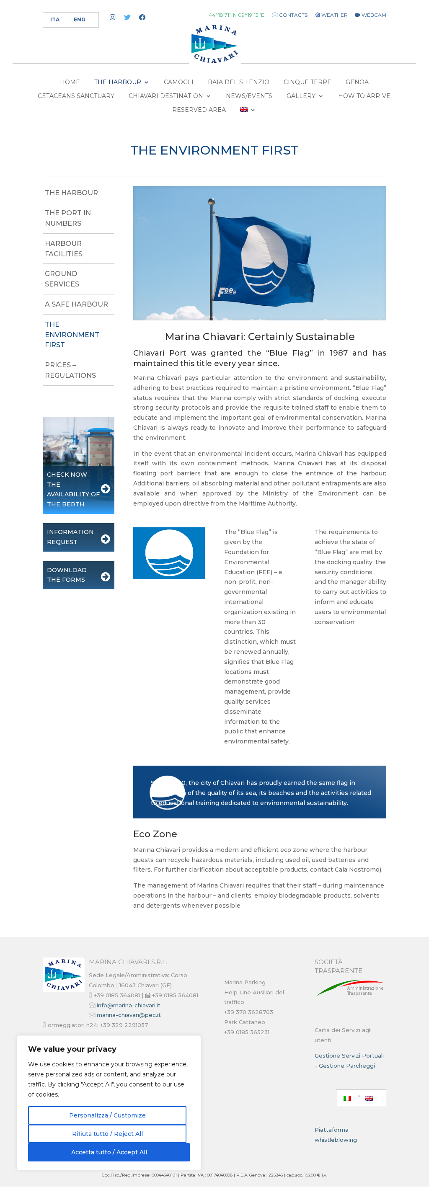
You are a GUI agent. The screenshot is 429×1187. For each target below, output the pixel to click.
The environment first (72, 334)
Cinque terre (307, 82)
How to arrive (364, 96)
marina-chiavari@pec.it (129, 1015)
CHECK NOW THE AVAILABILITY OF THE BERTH (73, 489)
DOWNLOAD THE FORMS (67, 575)
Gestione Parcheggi (347, 1065)
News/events (249, 96)
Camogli (179, 82)
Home (70, 82)
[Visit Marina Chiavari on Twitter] (127, 18)
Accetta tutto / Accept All (109, 1152)
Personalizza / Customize (107, 1115)
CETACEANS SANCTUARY (76, 96)
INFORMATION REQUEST (70, 537)
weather (334, 15)
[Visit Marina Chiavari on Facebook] (142, 18)
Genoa (357, 82)
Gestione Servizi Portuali (349, 1055)
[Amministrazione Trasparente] (350, 995)
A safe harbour (76, 304)
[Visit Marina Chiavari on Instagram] (113, 18)
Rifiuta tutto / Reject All (107, 1134)
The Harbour (117, 82)
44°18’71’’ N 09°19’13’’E (236, 15)
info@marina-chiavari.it (128, 1005)
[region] (109, 1102)
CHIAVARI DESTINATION (166, 96)
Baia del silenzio (238, 82)
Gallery (301, 96)
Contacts (293, 15)
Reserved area (199, 110)
